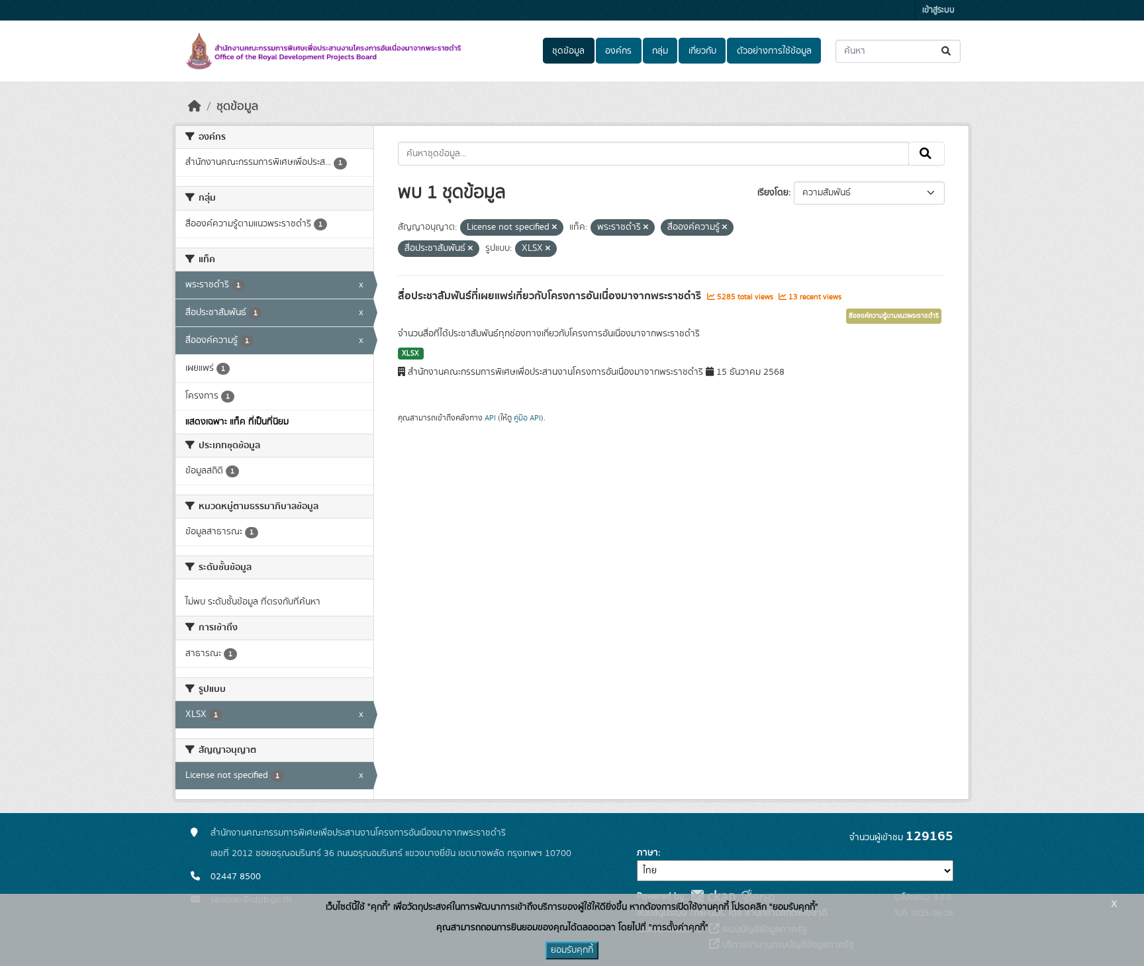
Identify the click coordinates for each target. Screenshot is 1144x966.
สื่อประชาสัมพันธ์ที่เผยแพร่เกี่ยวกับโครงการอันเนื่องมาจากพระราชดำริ (551, 296)
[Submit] (947, 51)
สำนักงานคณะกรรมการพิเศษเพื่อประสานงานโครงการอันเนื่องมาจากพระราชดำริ (358, 833)
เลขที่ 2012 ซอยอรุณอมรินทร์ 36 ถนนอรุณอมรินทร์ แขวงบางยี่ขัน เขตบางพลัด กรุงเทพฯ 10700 (391, 853)
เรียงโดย (772, 192)
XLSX (410, 353)
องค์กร (618, 51)
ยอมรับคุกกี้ (572, 950)
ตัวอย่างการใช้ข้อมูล (774, 51)
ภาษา (647, 852)
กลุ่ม (660, 51)
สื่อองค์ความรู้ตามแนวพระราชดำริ (894, 315)
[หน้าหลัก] (194, 106)
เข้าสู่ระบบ (938, 10)
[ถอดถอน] (554, 227)
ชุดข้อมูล (568, 51)
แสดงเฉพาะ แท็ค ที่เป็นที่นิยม (237, 421)
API (490, 418)
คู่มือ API (527, 418)
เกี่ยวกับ (702, 51)
